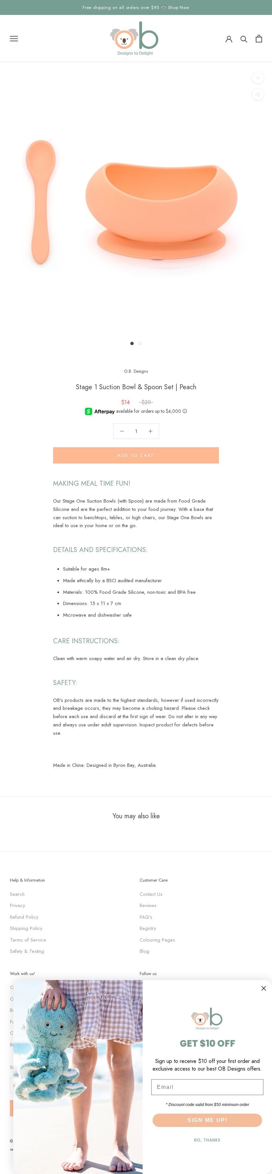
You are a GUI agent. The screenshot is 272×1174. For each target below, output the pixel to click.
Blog (144, 951)
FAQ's (146, 917)
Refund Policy (24, 917)
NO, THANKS (207, 1140)
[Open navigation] (14, 38)
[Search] (243, 38)
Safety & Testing (27, 951)
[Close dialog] (264, 988)
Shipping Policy (26, 928)
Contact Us (151, 894)
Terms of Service (28, 940)
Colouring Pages (157, 940)
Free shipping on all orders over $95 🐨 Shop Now (136, 7)
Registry (148, 928)
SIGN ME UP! (207, 1120)
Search (17, 894)
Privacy (17, 905)
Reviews (148, 905)
